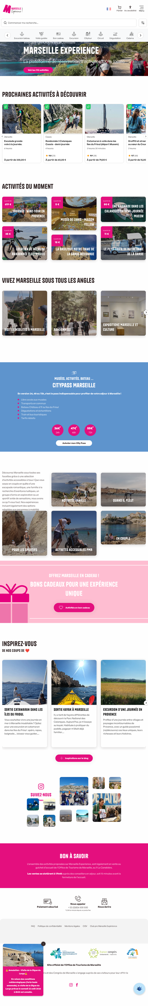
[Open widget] (139, 989)
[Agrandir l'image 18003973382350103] (49, 821)
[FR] (109, 9)
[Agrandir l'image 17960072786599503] (33, 804)
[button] (109, 9)
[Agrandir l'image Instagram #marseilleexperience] (66, 816)
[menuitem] (13, 9)
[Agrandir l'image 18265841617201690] (107, 807)
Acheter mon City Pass (74, 443)
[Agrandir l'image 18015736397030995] (33, 821)
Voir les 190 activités (38, 70)
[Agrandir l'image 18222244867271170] (74, 791)
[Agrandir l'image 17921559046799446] (99, 783)
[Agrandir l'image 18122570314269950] (82, 816)
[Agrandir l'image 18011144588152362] (115, 783)
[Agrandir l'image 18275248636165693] (49, 804)
